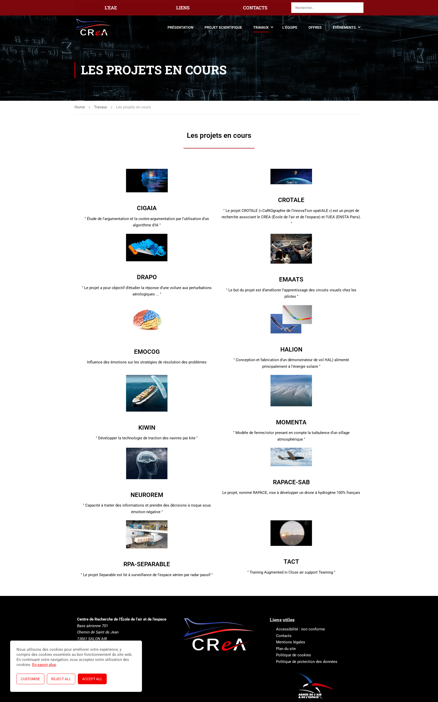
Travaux (261, 27)
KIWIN (146, 427)
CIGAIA (147, 208)
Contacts (283, 635)
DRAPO (147, 277)
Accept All (92, 679)
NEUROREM (147, 494)
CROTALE (291, 200)
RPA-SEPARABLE (146, 564)
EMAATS (291, 279)
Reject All (61, 679)
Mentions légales (290, 642)
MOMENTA (291, 422)
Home (80, 107)
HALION (291, 349)
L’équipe (289, 27)
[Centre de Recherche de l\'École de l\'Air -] (94, 27)
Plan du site (286, 648)
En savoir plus (44, 664)
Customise (30, 679)
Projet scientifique (223, 27)
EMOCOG (147, 351)
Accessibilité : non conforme (300, 629)
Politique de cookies (293, 655)
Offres (315, 27)
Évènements (344, 27)
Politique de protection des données (306, 661)
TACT (291, 561)
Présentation (180, 27)
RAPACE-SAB (291, 482)
